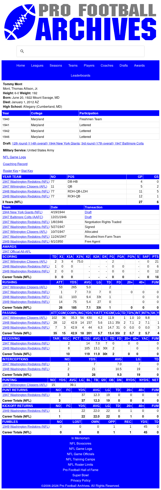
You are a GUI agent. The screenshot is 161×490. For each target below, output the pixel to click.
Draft (88, 212)
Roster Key (10, 170)
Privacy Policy (81, 480)
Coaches (107, 65)
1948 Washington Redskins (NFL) (25, 191)
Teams (73, 65)
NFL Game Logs (14, 157)
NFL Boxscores (80, 443)
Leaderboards (80, 75)
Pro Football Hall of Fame (80, 469)
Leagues (37, 65)
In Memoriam (80, 438)
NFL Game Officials (80, 454)
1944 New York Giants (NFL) (22, 212)
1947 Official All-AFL (16, 251)
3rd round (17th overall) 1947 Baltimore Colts (112, 143)
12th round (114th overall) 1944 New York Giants (46, 143)
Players (89, 65)
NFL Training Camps (80, 459)
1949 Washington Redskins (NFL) (25, 196)
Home (20, 65)
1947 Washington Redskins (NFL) (25, 181)
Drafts (124, 65)
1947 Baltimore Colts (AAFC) (22, 217)
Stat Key (27, 170)
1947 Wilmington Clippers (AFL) (24, 186)
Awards (139, 65)
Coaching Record (15, 164)
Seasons (56, 65)
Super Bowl (80, 475)
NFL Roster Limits (80, 464)
